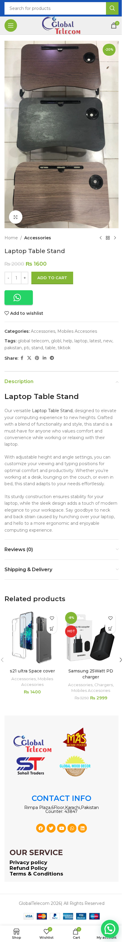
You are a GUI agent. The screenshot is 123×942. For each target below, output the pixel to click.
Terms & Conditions (36, 874)
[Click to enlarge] (15, 217)
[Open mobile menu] (10, 25)
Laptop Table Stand (52, 410)
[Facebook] (40, 828)
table (50, 347)
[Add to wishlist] (52, 618)
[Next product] (115, 237)
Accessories (37, 238)
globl (56, 341)
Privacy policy (28, 862)
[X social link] (29, 358)
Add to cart (52, 277)
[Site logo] (61, 25)
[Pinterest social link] (37, 358)
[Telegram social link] (52, 358)
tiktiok (64, 347)
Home (11, 238)
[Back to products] (107, 237)
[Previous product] (100, 237)
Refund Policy (28, 868)
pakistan (13, 347)
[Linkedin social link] (44, 358)
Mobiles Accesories (77, 331)
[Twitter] (51, 828)
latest (95, 341)
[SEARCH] (112, 8)
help (67, 341)
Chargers (103, 684)
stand (37, 347)
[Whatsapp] (71, 828)
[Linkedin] (82, 828)
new (107, 341)
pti (26, 347)
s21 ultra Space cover (32, 671)
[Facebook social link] (21, 358)
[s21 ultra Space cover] (32, 638)
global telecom (33, 341)
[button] (18, 297)
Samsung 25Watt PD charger (90, 674)
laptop (80, 341)
